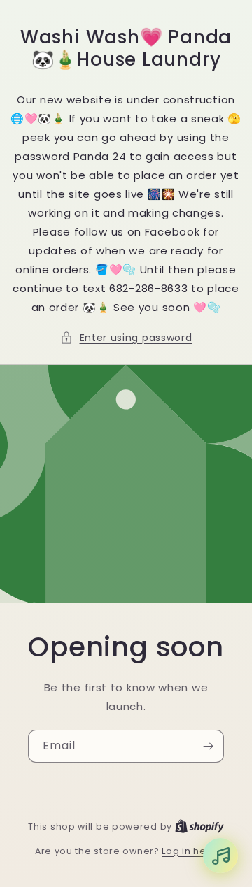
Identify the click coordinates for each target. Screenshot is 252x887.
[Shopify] (199, 826)
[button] (126, 338)
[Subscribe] (207, 746)
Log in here (189, 851)
